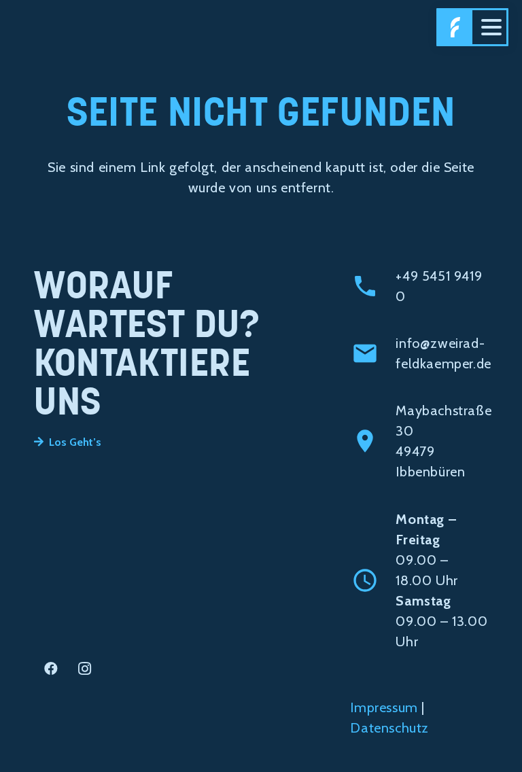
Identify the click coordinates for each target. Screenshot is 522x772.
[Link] (455, 27)
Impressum (383, 707)
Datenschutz (389, 728)
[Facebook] (51, 669)
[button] (491, 27)
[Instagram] (85, 669)
